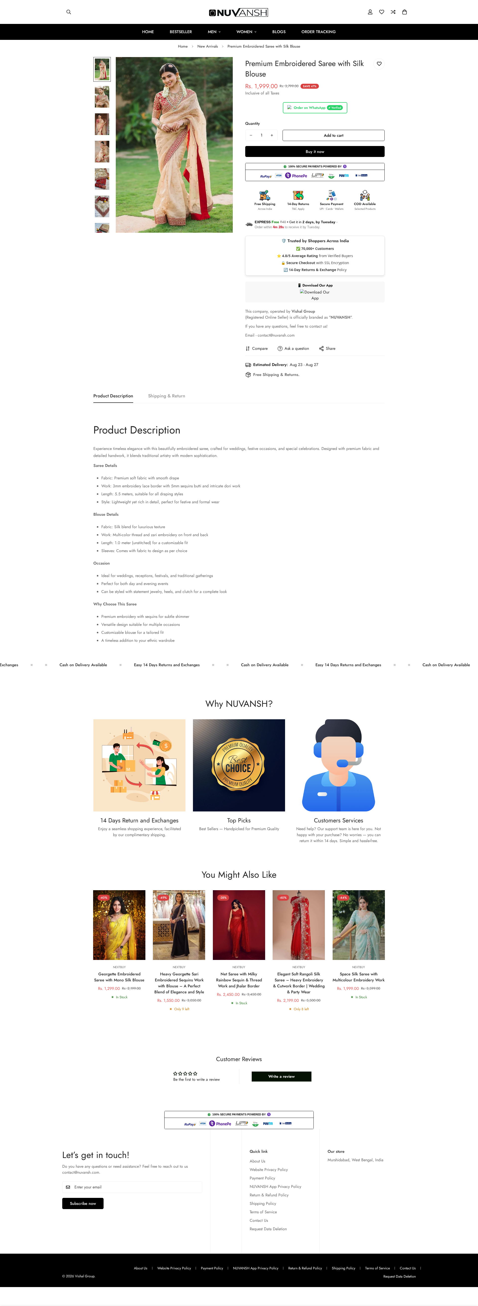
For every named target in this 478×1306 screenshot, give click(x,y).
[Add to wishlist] (379, 64)
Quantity (252, 123)
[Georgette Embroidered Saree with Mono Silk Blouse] (119, 925)
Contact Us (259, 1221)
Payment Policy (262, 1178)
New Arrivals (207, 46)
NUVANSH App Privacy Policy (275, 1187)
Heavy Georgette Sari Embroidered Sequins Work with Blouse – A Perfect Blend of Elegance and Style (179, 983)
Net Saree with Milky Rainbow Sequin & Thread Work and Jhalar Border (239, 980)
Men (212, 32)
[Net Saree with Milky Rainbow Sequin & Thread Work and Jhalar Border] (239, 925)
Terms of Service (263, 1212)
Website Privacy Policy (269, 1170)
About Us (257, 1161)
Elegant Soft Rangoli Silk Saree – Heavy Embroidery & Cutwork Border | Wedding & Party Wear (299, 983)
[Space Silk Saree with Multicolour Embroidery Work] (359, 925)
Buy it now (315, 151)
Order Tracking (318, 32)
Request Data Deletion (268, 1229)
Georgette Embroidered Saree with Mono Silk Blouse (119, 977)
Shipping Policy (263, 1204)
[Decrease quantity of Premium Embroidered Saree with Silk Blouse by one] (250, 135)
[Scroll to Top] (468, 1279)
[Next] (402, 925)
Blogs (279, 32)
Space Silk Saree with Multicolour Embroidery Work (359, 977)
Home (148, 32)
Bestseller (181, 32)
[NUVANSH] (239, 12)
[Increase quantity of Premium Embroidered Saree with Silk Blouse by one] (271, 135)
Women (244, 32)
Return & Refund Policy (269, 1195)
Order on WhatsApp (317, 107)
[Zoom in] (222, 67)
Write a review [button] (281, 1076)
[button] (404, 12)
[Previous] (75, 925)
